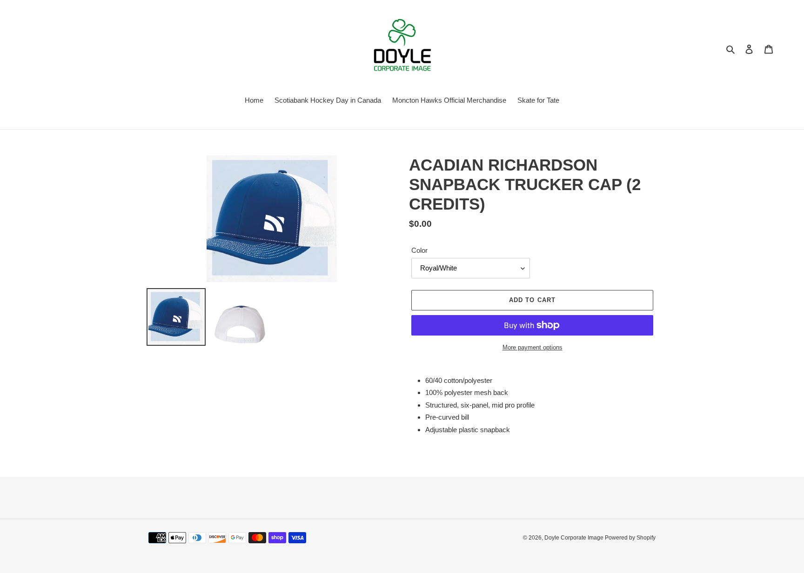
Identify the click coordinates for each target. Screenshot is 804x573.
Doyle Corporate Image (574, 537)
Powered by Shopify (630, 537)
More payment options (532, 347)
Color (419, 250)
